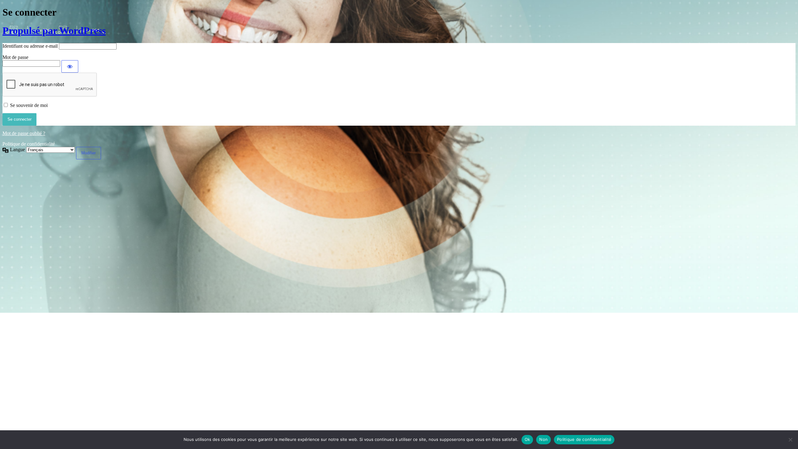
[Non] (790, 440)
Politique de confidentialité (28, 144)
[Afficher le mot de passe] (69, 66)
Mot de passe (15, 57)
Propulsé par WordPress (54, 30)
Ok (527, 439)
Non (543, 439)
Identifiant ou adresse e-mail (30, 46)
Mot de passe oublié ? (23, 133)
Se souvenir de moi (29, 105)
